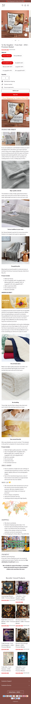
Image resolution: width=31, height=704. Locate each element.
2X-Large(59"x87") (20, 70)
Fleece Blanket (7, 55)
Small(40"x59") (19, 63)
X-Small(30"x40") (7, 63)
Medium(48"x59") (7, 66)
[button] (22, 5)
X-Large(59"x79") (7, 70)
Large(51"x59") (19, 66)
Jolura (17, 701)
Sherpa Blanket (18, 55)
